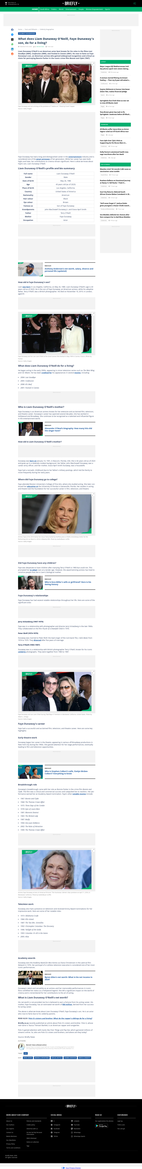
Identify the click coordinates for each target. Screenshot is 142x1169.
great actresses (43, 159)
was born (26, 287)
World (61, 9)
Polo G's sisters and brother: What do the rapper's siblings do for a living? (60, 1018)
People (81, 9)
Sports (107, 9)
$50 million (67, 1004)
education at (32, 486)
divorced (37, 640)
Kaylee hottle (56, 1058)
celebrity (22, 652)
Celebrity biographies (47, 29)
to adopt (33, 570)
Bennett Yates (40, 46)
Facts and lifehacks (31, 29)
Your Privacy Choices (73, 1168)
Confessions (104, 83)
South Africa (44, 9)
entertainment (75, 157)
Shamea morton (70, 1058)
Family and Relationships (107, 209)
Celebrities (104, 72)
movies (77, 373)
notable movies (79, 794)
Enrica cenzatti (84, 1058)
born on (33, 461)
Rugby (102, 106)
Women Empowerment (94, 9)
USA (25, 1053)
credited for (47, 373)
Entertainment (71, 9)
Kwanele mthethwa (42, 1058)
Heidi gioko (28, 1058)
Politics (54, 9)
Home (35, 9)
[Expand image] (93, 64)
